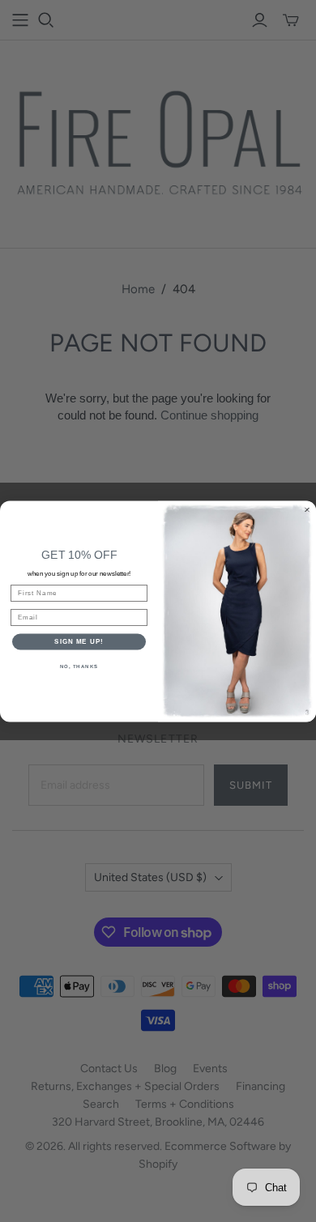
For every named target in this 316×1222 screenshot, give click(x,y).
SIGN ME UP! (79, 641)
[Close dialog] (307, 509)
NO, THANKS (79, 666)
